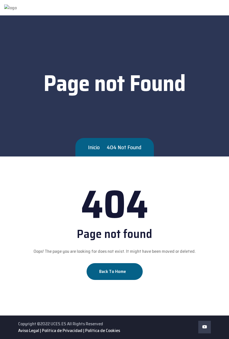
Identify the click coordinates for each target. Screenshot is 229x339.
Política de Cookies (102, 330)
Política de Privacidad (62, 330)
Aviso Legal (28, 330)
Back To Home (113, 271)
